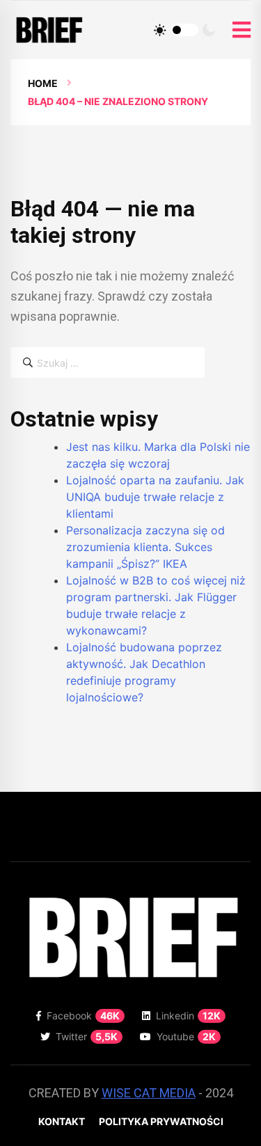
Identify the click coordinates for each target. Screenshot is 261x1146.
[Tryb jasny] (160, 30)
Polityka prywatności (161, 1121)
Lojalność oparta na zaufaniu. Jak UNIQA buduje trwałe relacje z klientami (155, 496)
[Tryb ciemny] (209, 30)
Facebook (83, 1015)
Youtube (186, 1036)
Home (43, 83)
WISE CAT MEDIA (149, 1092)
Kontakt (61, 1121)
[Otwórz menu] (241, 30)
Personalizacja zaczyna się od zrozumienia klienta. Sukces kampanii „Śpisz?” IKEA (145, 547)
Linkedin (188, 1015)
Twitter (87, 1036)
